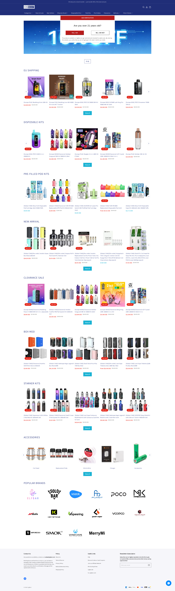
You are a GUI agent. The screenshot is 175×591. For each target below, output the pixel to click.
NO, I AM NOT (100, 33)
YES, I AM (75, 33)
